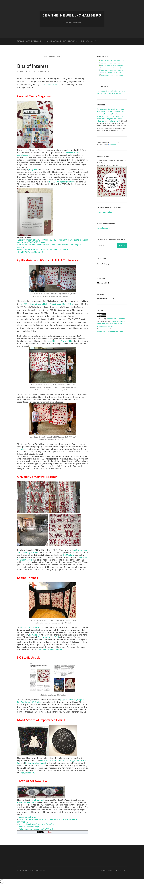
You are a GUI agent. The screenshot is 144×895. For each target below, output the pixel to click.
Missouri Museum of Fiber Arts (54, 761)
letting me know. (27, 773)
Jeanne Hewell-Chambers (72, 15)
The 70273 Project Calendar (50, 650)
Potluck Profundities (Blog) (29, 41)
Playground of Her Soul (48, 637)
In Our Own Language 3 (35, 763)
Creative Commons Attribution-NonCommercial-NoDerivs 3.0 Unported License (111, 323)
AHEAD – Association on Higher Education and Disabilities (47, 304)
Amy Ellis (33, 170)
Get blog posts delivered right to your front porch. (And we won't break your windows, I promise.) (111, 111)
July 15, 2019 (22, 72)
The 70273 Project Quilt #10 (61, 182)
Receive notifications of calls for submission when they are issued (46, 250)
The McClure (68, 555)
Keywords (101, 279)
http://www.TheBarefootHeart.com (110, 331)
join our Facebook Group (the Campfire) (36, 824)
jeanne (34, 72)
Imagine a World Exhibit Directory (60, 41)
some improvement (25, 802)
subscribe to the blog (28, 817)
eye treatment (38, 800)
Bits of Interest (32, 66)
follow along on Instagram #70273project (36, 829)
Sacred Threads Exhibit (31, 628)
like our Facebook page (29, 827)
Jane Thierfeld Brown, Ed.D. (60, 341)
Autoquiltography (103, 228)
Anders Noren (115, 870)
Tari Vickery (22, 449)
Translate (113, 145)
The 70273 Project (88, 41)
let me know (34, 635)
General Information (104, 212)
